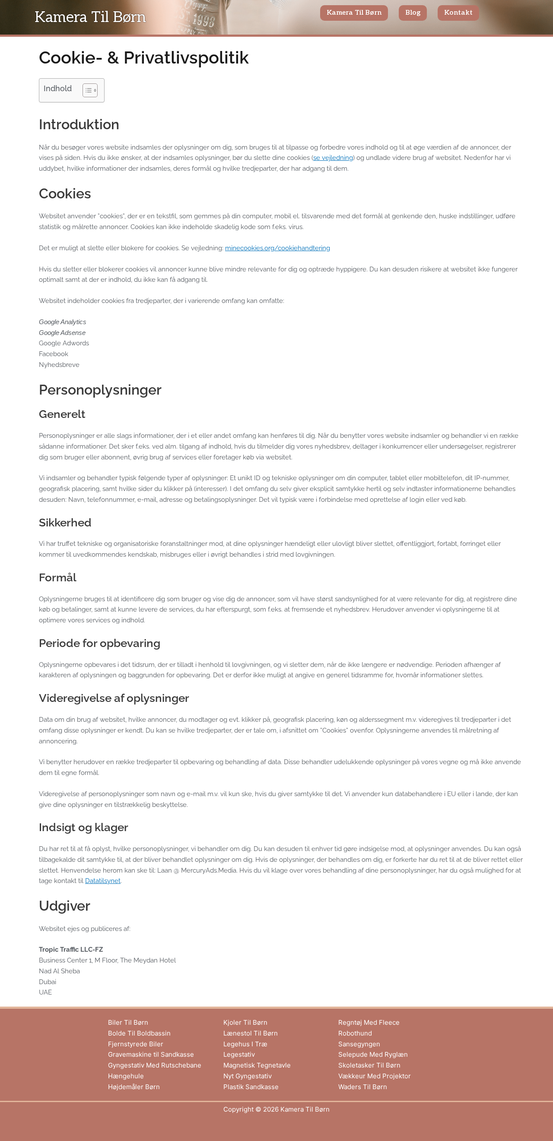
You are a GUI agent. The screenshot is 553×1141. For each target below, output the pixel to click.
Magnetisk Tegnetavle (257, 1065)
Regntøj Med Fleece (369, 1022)
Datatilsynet (103, 881)
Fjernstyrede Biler (135, 1044)
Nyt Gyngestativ (247, 1076)
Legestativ (239, 1054)
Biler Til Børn (128, 1022)
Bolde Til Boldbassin (139, 1033)
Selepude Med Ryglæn (373, 1054)
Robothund (355, 1033)
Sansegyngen (359, 1044)
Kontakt (458, 13)
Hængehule (126, 1076)
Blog (412, 13)
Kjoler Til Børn (245, 1022)
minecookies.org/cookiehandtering (277, 248)
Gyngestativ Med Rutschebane (154, 1065)
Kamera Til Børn (90, 17)
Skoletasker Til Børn (369, 1065)
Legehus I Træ (245, 1044)
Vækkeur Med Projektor (374, 1076)
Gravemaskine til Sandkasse (151, 1054)
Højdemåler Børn (134, 1087)
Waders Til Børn (362, 1087)
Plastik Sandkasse (251, 1087)
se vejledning (333, 158)
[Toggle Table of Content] (85, 90)
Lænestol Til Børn (250, 1033)
